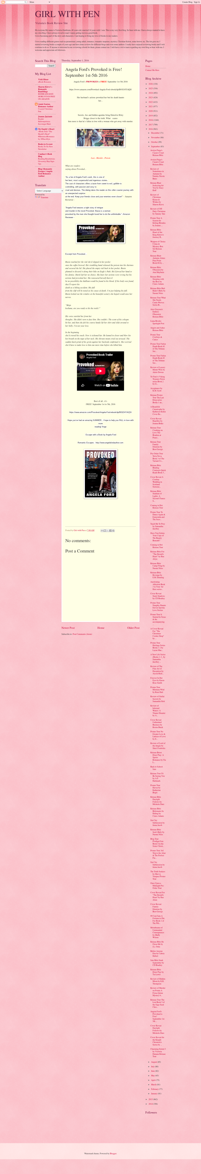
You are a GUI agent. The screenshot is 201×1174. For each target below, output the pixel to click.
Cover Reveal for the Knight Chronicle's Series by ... (157, 1041)
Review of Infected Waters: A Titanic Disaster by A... (157, 710)
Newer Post (68, 628)
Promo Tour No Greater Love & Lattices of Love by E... (158, 735)
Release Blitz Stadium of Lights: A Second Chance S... (157, 496)
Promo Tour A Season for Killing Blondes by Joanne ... (158, 222)
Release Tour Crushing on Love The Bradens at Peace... (156, 432)
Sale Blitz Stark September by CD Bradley (157, 962)
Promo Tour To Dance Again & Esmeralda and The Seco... (157, 516)
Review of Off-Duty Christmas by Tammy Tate (157, 211)
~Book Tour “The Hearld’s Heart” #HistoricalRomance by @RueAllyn (46, 135)
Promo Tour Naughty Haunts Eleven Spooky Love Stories (158, 606)
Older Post (133, 628)
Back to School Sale (156, 768)
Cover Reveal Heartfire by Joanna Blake (156, 421)
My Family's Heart (46, 129)
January (154, 1093)
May (153, 1075)
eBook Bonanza (44, 81)
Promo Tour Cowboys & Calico (156, 337)
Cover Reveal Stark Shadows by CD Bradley (157, 596)
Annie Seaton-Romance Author (45, 105)
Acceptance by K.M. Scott (156, 389)
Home (100, 628)
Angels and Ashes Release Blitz (157, 329)
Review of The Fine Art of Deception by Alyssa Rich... (157, 670)
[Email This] (102, 530)
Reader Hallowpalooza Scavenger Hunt (44, 121)
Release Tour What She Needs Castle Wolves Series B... (158, 301)
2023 (151, 97)
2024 (151, 92)
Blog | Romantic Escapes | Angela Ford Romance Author (45, 172)
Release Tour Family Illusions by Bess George (156, 445)
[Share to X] (107, 530)
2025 (151, 88)
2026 (151, 83)
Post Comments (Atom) (82, 634)
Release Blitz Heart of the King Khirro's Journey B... (157, 233)
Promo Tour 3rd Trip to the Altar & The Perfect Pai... (158, 854)
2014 (151, 1103)
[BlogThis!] (104, 530)
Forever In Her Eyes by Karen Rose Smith (157, 680)
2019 (151, 115)
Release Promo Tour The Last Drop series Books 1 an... (157, 399)
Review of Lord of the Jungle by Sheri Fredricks (157, 745)
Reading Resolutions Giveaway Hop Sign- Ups (46, 161)
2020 (151, 111)
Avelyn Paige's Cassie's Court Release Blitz (157, 152)
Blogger (113, 1153)
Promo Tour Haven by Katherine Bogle (155, 789)
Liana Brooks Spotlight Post (157, 322)
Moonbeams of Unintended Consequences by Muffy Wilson (157, 932)
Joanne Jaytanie (45, 116)
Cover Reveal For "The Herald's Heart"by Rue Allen (157, 896)
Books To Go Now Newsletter (45, 147)
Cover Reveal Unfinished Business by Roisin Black (156, 723)
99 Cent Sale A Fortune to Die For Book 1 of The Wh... (157, 919)
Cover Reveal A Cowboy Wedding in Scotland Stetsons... (156, 482)
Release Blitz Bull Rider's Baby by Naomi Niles (157, 291)
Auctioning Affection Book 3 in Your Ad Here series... (157, 585)
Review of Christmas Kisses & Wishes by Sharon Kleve (157, 199)
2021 (151, 106)
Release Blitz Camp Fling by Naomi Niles (157, 566)
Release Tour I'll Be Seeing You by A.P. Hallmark (157, 777)
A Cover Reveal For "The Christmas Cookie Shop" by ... (157, 633)
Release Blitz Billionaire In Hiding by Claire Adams (157, 812)
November (155, 137)
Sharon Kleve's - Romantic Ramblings (45, 89)
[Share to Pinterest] (113, 530)
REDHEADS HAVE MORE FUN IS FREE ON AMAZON (46, 96)
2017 (151, 124)
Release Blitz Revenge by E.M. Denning (157, 575)
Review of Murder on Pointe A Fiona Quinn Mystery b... (157, 992)
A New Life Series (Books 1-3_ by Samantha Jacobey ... (157, 658)
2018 (151, 120)
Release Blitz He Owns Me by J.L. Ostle (157, 944)
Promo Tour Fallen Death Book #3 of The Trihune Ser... (158, 347)
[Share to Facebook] (110, 530)
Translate (44, 197)
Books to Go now (45, 144)
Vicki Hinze (43, 79)
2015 (151, 1099)
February (155, 1089)
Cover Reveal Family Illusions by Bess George (156, 908)
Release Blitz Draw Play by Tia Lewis (157, 972)
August (154, 1061)
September (155, 146)
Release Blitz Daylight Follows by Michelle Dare (157, 800)
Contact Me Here (152, 70)
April (153, 1080)
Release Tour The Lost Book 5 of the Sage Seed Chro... (157, 1003)
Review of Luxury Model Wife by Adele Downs (157, 370)
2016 (151, 129)
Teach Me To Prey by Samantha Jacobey (157, 526)
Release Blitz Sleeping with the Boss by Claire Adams (157, 280)
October (154, 142)
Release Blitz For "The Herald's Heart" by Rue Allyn (157, 555)
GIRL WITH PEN (67, 13)
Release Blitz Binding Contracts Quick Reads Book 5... (158, 469)
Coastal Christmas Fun (45, 110)
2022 (151, 102)
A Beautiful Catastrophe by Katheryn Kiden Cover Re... (158, 410)
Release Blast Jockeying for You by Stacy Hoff (157, 186)
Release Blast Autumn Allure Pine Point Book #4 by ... (157, 259)
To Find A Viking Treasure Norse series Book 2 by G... (157, 380)
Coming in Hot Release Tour (156, 506)
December (155, 132)
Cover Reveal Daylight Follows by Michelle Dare (157, 1029)
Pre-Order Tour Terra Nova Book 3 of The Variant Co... (157, 457)
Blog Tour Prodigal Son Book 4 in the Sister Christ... (157, 842)
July (153, 1066)
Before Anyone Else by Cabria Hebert (157, 953)
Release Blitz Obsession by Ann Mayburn (157, 270)
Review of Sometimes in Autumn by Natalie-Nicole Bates (157, 173)
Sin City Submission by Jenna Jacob (157, 822)
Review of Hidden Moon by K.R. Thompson (157, 981)
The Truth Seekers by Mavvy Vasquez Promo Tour (157, 875)
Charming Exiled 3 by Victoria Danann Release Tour (158, 1052)
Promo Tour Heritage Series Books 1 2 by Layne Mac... (157, 646)
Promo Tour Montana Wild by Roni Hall (157, 689)
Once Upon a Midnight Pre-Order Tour (157, 885)
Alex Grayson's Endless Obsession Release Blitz (156, 313)
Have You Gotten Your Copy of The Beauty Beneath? (157, 537)
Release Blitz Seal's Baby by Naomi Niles (157, 832)
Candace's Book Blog (45, 155)
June (153, 1070)
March (154, 1084)
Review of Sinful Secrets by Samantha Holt (157, 699)
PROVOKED (92, 81)
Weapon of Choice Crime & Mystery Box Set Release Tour (157, 246)
